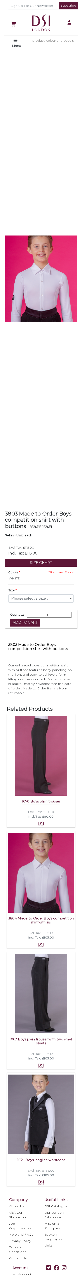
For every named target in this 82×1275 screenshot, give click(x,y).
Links (48, 1245)
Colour (13, 572)
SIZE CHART (41, 563)
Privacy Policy (20, 1241)
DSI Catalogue (56, 1206)
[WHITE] (41, 578)
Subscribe (68, 5)
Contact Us (18, 1258)
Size (11, 590)
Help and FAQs (21, 1234)
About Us (16, 1206)
